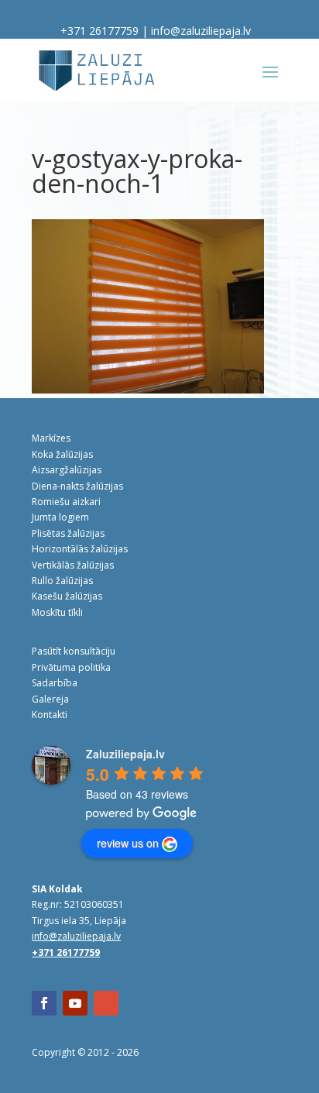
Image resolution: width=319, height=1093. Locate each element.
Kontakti (49, 714)
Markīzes (51, 438)
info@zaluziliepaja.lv (201, 30)
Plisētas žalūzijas (68, 533)
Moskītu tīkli (57, 612)
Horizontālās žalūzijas (80, 548)
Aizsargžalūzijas (66, 469)
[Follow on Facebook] (44, 1003)
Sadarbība (54, 682)
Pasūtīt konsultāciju (73, 651)
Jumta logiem (60, 517)
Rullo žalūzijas (62, 580)
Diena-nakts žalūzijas (77, 486)
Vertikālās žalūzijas (73, 565)
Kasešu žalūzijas (67, 596)
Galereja (50, 699)
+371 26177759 (99, 30)
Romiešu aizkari (66, 501)
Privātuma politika (71, 667)
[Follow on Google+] (106, 1003)
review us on (128, 843)
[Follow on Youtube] (75, 1003)
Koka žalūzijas (62, 454)
